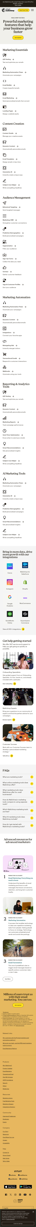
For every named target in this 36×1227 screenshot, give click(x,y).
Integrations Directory (9, 1107)
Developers (6, 1119)
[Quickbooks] (12, 1179)
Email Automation (15, 963)
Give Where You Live (8, 1137)
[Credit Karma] (22, 1175)
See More (8, 979)
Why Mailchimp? (7, 1065)
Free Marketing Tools (8, 1101)
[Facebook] (6, 1195)
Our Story (5, 1131)
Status (4, 1086)
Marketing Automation (16, 920)
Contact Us (6, 1152)
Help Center (6, 1158)
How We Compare (8, 1077)
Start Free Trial (23, 10)
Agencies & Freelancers (9, 1116)
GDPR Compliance (8, 1080)
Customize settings (18, 1223)
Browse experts (7, 719)
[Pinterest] (30, 1195)
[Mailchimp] (23, 1179)
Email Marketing (7, 1071)
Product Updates (7, 1068)
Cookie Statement (10, 1219)
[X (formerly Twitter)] (10, 1195)
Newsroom (6, 1134)
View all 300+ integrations (12, 629)
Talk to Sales (6, 1161)
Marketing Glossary (8, 1104)
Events (4, 1122)
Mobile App (6, 1089)
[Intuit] (18, 1171)
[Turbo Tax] (12, 1175)
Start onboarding (7, 683)
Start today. (18, 5)
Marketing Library (8, 1098)
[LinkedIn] (20, 1195)
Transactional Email (8, 1074)
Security (5, 1083)
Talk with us (6, 756)
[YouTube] (25, 1195)
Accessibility (6, 1143)
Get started (18, 37)
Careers (5, 1140)
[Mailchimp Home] (8, 10)
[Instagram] (15, 1195)
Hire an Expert (7, 1155)
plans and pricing (20, 1025)
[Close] (33, 1212)
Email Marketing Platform (10, 1048)
